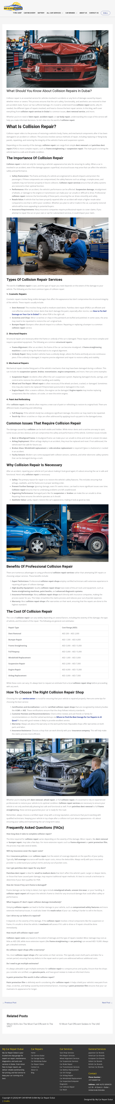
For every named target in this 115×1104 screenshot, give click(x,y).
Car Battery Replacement (69, 1070)
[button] (105, 13)
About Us (34, 1070)
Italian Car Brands (95, 1061)
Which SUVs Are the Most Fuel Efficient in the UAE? (30, 1025)
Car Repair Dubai (37, 1064)
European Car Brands (96, 1058)
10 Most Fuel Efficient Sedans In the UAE (79, 1024)
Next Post (107, 1002)
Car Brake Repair (66, 1064)
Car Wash (63, 1090)
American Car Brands (96, 1055)
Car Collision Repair (67, 1087)
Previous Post (9, 1002)
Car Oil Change (65, 1073)
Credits (7, 1101)
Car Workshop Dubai (38, 1061)
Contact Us (35, 1067)
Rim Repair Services (67, 1055)
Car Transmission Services (70, 1067)
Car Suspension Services (69, 1061)
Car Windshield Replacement (71, 1078)
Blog (32, 1073)
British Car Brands (95, 1064)
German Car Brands (95, 1067)
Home (33, 1053)
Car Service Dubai (37, 1055)
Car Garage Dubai (37, 1058)
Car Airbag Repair (66, 1075)
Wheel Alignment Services (69, 1058)
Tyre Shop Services (67, 1053)
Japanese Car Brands (96, 1053)
